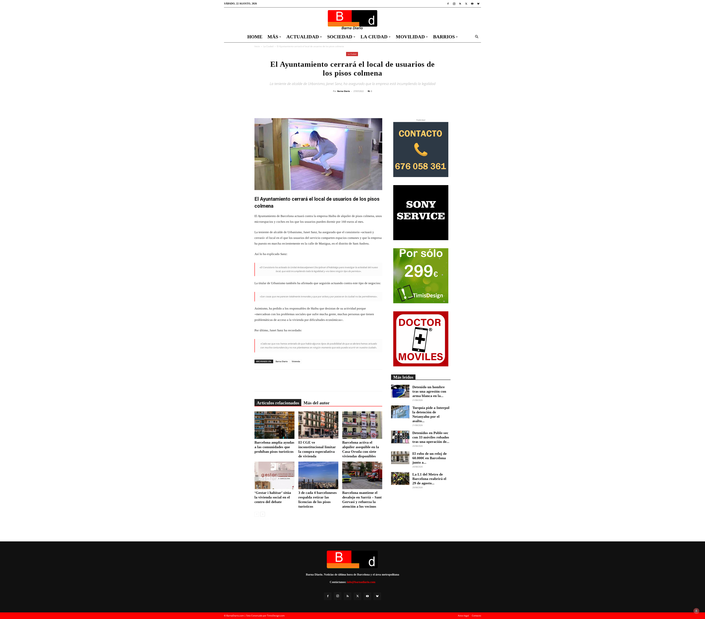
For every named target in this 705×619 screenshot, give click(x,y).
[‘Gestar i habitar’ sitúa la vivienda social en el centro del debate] (274, 475)
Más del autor (316, 402)
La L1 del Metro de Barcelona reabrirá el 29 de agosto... (429, 478)
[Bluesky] (478, 3)
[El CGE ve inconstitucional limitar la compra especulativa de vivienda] (318, 425)
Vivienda (296, 361)
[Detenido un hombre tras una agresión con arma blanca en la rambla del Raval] (400, 391)
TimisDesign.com (276, 615)
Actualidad (302, 36)
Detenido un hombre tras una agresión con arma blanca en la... (429, 391)
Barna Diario (343, 91)
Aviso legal (463, 615)
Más (272, 36)
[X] (466, 3)
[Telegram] (376, 106)
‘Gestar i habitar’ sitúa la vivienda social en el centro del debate (272, 497)
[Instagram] (454, 3)
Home (254, 36)
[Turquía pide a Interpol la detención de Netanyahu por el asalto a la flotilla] (400, 411)
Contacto (476, 615)
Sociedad (339, 36)
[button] (476, 37)
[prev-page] (256, 514)
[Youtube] (472, 3)
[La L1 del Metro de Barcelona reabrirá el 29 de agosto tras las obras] (400, 478)
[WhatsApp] (367, 106)
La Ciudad (374, 36)
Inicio (257, 46)
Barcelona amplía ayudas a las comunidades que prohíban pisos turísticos (274, 447)
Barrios (444, 36)
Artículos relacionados (278, 402)
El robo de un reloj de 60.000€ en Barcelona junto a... (429, 457)
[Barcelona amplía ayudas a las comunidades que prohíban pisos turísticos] (274, 425)
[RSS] (460, 3)
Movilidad (410, 36)
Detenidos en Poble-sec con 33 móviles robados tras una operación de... (430, 437)
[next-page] (262, 514)
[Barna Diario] (352, 19)
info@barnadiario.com (361, 582)
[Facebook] (448, 3)
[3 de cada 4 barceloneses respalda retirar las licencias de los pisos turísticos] (318, 475)
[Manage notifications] (696, 611)
